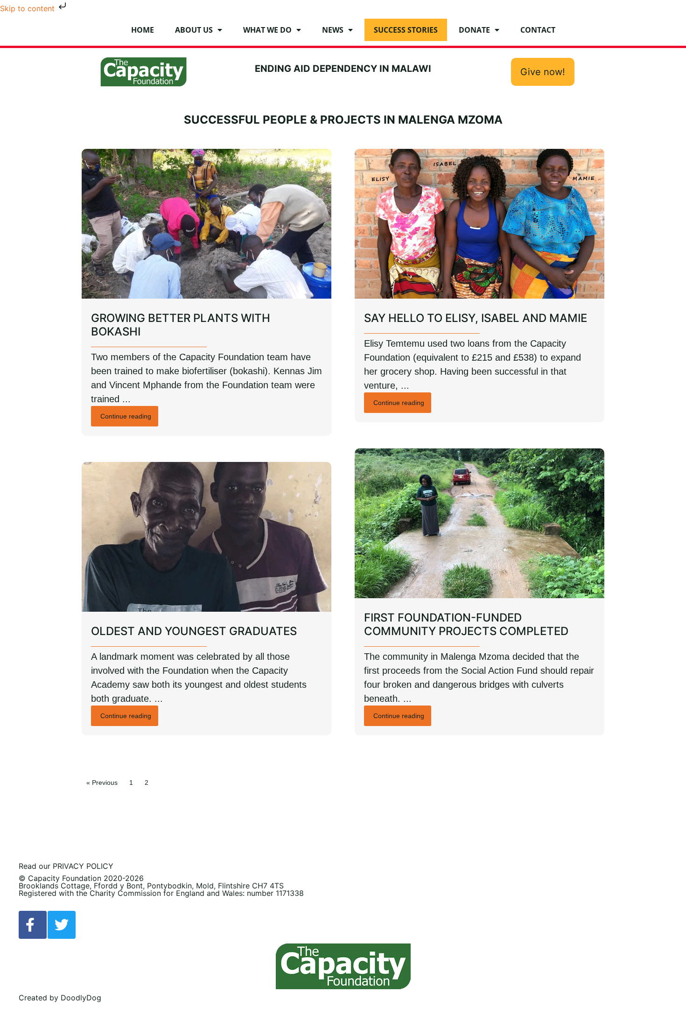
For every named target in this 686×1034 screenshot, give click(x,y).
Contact (537, 30)
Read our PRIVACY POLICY (66, 866)
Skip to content (28, 8)
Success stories (406, 30)
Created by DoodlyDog (60, 997)
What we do (267, 30)
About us (194, 30)
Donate (474, 30)
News (332, 30)
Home (142, 30)
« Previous (102, 782)
